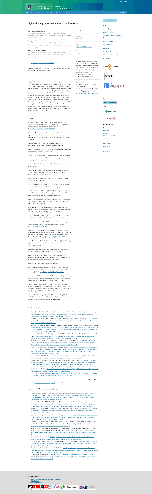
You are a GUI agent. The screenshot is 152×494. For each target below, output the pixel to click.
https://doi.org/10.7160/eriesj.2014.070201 (52, 272)
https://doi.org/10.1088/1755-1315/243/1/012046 (42, 291)
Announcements (29, 12)
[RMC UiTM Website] (87, 489)
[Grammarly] (110, 113)
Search (124, 12)
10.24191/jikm (35, 481)
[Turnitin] (110, 120)
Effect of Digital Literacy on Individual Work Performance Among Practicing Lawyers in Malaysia (59, 314)
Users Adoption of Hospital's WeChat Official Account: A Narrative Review (70, 373)
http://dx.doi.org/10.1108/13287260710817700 (42, 129)
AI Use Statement (108, 51)
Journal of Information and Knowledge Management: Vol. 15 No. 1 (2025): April (59, 439)
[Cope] (110, 80)
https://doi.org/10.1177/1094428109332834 (54, 237)
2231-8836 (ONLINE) (37, 482)
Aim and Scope (107, 29)
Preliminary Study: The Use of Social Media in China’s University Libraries (72, 454)
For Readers (106, 146)
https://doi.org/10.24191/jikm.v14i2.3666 (42, 63)
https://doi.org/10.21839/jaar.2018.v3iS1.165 (40, 226)
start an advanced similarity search (45, 383)
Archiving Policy (107, 58)
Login (125, 1)
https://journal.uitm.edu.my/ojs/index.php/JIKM (46, 479)
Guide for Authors (108, 32)
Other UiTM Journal (109, 135)
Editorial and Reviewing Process (112, 55)
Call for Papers (107, 44)
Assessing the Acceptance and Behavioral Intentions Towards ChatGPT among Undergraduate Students (65, 336)
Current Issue (49, 12)
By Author (106, 130)
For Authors (106, 149)
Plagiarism (106, 48)
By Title (105, 133)
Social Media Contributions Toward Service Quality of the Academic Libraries (69, 369)
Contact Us (66, 12)
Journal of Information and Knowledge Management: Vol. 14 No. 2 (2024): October (54, 338)
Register (120, 1)
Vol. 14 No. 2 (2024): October (47, 18)
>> (31, 462)
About (39, 12)
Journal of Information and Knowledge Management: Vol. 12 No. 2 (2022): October (59, 358)
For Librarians (107, 151)
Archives (58, 12)
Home (29, 18)
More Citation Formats (83, 97)
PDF (79, 30)
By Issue (105, 128)
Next (94, 379)
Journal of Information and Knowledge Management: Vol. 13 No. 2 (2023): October (54, 345)
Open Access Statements (110, 41)
